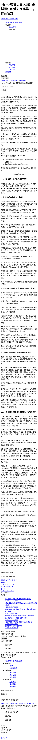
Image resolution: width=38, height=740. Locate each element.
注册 (3, 78)
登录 (7, 78)
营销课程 (23, 80)
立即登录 (4, 638)
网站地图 (4, 738)
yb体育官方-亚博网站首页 (9, 19)
